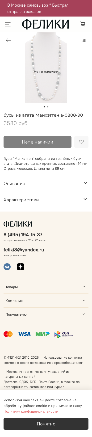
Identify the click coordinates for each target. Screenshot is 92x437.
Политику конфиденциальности (31, 411)
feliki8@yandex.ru (24, 249)
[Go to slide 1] (44, 106)
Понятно (46, 424)
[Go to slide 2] (47, 106)
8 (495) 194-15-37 (23, 234)
